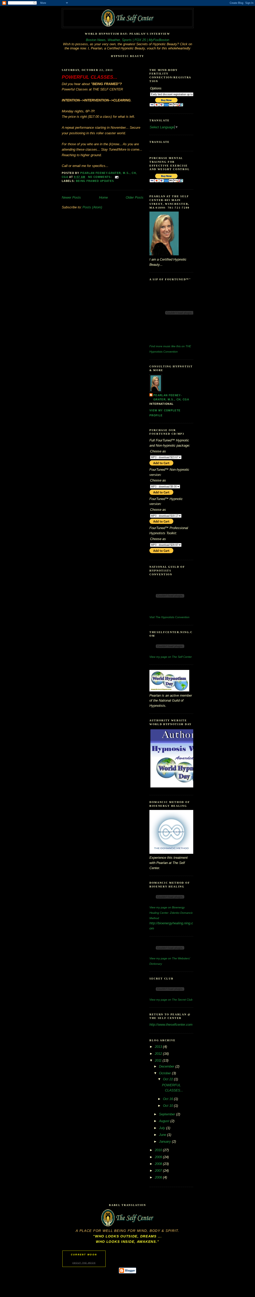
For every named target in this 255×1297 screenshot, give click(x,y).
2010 (159, 1150)
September (167, 1114)
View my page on (170, 656)
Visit (169, 617)
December (167, 1066)
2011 (159, 1060)
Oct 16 (168, 1099)
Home (103, 197)
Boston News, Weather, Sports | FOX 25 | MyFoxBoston (127, 40)
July (162, 1128)
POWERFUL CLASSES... (89, 77)
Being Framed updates (95, 180)
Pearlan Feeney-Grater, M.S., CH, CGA (171, 397)
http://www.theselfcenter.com (170, 1024)
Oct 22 (168, 1079)
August (164, 1121)
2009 (159, 1157)
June (163, 1135)
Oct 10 (168, 1106)
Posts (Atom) (92, 207)
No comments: (100, 176)
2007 (159, 1170)
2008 (159, 1164)
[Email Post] (117, 176)
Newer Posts (71, 197)
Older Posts (134, 197)
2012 (159, 1054)
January (165, 1141)
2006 (159, 1177)
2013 (159, 1047)
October (165, 1073)
